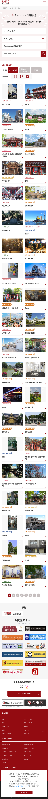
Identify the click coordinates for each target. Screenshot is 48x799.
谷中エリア (6, 226)
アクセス (26, 730)
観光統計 (26, 759)
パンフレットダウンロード (9, 751)
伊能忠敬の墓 (6, 510)
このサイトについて (21, 786)
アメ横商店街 (29, 258)
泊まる (3, 730)
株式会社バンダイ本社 (9, 283)
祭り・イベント (28, 722)
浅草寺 (27, 104)
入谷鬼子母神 (6, 181)
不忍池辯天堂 (29, 407)
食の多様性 (5, 759)
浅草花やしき (6, 333)
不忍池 (27, 129)
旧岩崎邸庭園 (29, 206)
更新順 (36, 70)
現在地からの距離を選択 (13, 46)
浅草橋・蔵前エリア (29, 230)
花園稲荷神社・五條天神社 (10, 308)
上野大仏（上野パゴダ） (32, 358)
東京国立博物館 (30, 333)
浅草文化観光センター (32, 283)
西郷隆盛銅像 (6, 560)
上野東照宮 (5, 432)
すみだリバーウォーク (9, 358)
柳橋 (3, 457)
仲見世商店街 (6, 206)
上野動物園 (28, 432)
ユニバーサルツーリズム (8, 755)
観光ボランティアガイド (30, 748)
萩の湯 (27, 560)
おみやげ (26, 726)
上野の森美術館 (30, 585)
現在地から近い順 (24, 70)
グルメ (3, 722)
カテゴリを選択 (9, 31)
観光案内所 (5, 748)
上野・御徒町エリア (29, 125)
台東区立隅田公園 (30, 484)
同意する (24, 792)
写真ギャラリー (28, 751)
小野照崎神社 (29, 510)
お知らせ (26, 733)
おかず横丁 (5, 535)
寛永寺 (27, 308)
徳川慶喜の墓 (6, 230)
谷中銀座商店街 (7, 258)
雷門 (26, 181)
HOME (4, 8)
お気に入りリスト (6, 733)
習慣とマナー (27, 755)
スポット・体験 (28, 719)
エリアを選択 (9, 39)
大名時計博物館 (7, 585)
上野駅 (27, 535)
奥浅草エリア (7, 150)
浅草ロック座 (6, 104)
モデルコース (5, 726)
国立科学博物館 (30, 154)
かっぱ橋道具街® (7, 129)
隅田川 (27, 234)
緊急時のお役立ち (28, 744)
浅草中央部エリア (6, 101)
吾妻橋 (4, 407)
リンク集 (4, 762)
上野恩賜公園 (6, 382)
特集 (3, 719)
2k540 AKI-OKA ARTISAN (33, 382)
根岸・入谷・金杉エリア (7, 177)
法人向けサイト (6, 744)
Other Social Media (24, 693)
